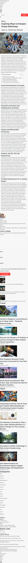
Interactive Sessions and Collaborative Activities (12, 78)
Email (1, 257)
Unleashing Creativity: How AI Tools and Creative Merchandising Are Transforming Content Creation (13, 406)
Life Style (2, 500)
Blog (1, 9)
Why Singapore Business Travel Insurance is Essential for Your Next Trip (13, 361)
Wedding (2, 514)
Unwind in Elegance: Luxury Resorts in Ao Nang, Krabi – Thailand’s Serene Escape (13, 321)
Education (2, 482)
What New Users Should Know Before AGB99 (9, 536)
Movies (1, 5)
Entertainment (3, 2)
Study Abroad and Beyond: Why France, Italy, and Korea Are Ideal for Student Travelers (13, 383)
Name (1, 251)
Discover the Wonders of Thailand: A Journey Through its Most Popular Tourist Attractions (14, 340)
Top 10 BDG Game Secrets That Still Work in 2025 (10, 538)
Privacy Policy (3, 533)
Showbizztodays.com (4, 0)
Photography (2, 505)
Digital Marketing (3, 480)
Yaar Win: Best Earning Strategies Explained (9, 544)
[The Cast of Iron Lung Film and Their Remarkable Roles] (2, 282)
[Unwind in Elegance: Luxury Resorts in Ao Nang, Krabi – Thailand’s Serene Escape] (8, 316)
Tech (1, 509)
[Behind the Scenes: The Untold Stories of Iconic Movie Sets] (2, 299)
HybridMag (14, 550)
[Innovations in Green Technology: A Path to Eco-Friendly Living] (8, 443)
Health (1, 496)
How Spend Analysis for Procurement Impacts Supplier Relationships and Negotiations (12, 466)
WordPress (7, 550)
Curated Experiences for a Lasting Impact (11, 82)
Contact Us (2, 530)
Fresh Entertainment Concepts (9, 76)
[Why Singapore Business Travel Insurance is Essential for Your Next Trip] (8, 356)
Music (1, 6)
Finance (1, 489)
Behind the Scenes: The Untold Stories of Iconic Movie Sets (12, 301)
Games (1, 493)
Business (2, 475)
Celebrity (2, 3)
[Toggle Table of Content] (20, 75)
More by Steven (3, 220)
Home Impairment (3, 498)
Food (1, 491)
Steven (20, 30)
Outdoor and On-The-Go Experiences (10, 80)
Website (2, 263)
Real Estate (2, 507)
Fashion (1, 487)
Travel (1, 7)
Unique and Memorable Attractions (10, 79)
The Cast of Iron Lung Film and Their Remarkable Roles (11, 284)
